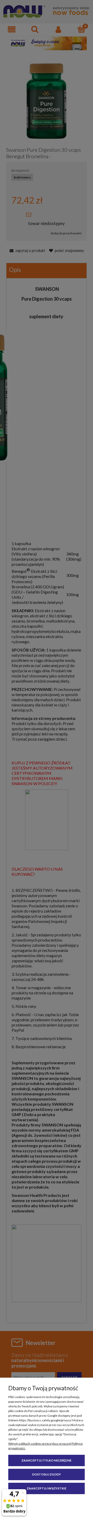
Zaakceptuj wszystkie (46, 1488)
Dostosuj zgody (46, 1474)
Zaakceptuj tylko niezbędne (46, 1460)
